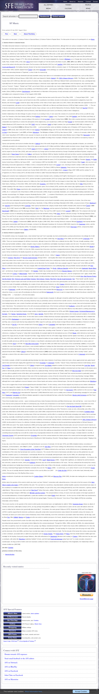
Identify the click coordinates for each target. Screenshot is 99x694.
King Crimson (40, 279)
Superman (82, 224)
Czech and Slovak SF (8, 67)
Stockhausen (26, 91)
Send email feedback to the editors (19, 658)
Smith (49, 124)
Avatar (93, 468)
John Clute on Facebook (14, 675)
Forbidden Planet (89, 411)
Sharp (18, 189)
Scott (44, 460)
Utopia (46, 149)
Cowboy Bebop (38, 476)
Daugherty (80, 221)
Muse (9, 368)
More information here (33, 691)
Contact (88, 1)
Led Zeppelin (6, 365)
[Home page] (19, 7)
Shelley (15, 221)
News (88, 8)
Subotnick (64, 167)
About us (72, 1)
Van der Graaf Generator (30, 257)
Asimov (37, 129)
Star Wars (48, 446)
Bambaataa (15, 319)
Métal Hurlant (23, 273)
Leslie (17, 102)
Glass (58, 213)
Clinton (40, 324)
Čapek (30, 69)
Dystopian (43, 362)
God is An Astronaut (56, 539)
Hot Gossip (69, 390)
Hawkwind (85, 268)
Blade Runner (51, 460)
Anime (4, 476)
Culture (68, 8)
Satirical (37, 143)
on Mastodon (11, 679)
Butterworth (50, 292)
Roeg (14, 343)
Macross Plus (57, 476)
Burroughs (87, 135)
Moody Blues (92, 268)
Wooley (92, 246)
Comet (58, 164)
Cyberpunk (86, 238)
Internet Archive (9, 554)
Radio (95, 159)
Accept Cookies (81, 691)
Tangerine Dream (21, 314)
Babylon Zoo (16, 392)
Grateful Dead (41, 268)
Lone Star (87, 365)
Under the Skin (62, 470)
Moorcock (59, 289)
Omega (47, 279)
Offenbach (67, 59)
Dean (57, 287)
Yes (73, 279)
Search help (6, 641)
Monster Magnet (67, 271)
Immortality (43, 69)
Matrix (49, 468)
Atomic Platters (35, 246)
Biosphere (22, 539)
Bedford (37, 116)
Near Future (15, 154)
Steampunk (53, 536)
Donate (95, 1)
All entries (48, 5)
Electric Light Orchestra (79, 395)
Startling (74, 116)
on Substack (11, 662)
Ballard (4, 127)
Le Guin (47, 119)
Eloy (13, 279)
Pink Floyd (17, 257)
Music (93, 39)
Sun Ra (85, 108)
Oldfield (16, 517)
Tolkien (32, 365)
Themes (68, 5)
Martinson (92, 203)
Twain (83, 162)
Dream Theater (48, 533)
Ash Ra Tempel (6, 279)
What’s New (38, 624)
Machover (46, 208)
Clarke (51, 116)
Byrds (54, 268)
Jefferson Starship (62, 268)
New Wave (60, 238)
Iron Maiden (48, 365)
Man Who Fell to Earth (31, 343)
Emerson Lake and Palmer (23, 279)
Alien (81, 184)
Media (48, 8)
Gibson (23, 351)
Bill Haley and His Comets (37, 493)
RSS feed (14, 641)
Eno (8, 517)
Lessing (68, 211)
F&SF (33, 124)
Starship (7, 205)
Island (33, 149)
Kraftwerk (72, 306)
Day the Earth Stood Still (74, 406)
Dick (37, 208)
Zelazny (4, 129)
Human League (74, 311)
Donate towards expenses (16, 654)
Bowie (74, 333)
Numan (13, 314)
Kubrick (53, 78)
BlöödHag (93, 381)
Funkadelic (52, 324)
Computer (28, 205)
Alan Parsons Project (90, 276)
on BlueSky (11, 666)
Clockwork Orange (7, 435)
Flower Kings (59, 533)
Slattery (26, 229)
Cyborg (65, 170)
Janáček (59, 64)
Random (80, 1)
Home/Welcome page (86, 599)
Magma (21, 517)
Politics (29, 154)
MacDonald (5, 211)
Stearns (88, 159)
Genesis (10, 257)
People (88, 5)
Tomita (28, 517)
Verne (28, 61)
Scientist (10, 547)
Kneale (70, 121)
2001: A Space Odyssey (66, 78)
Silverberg (36, 132)
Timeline (36, 620)
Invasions (43, 184)
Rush (48, 268)
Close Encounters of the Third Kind (30, 449)
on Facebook (11, 671)
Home (65, 1)
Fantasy (62, 284)
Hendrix (35, 271)
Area (82, 276)
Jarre (36, 314)
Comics (15, 273)
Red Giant (74, 227)
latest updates (35, 613)
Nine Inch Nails (76, 370)
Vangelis (40, 314)
